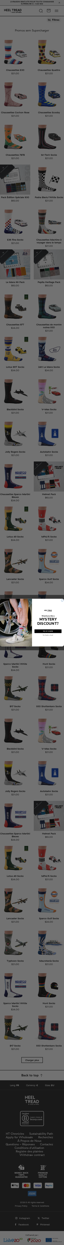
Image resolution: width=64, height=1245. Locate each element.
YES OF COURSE (48, 631)
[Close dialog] (62, 600)
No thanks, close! (48, 635)
